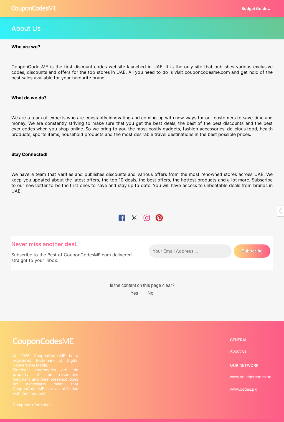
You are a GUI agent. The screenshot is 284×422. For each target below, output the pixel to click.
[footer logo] (46, 341)
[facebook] (122, 218)
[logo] (34, 8)
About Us (238, 351)
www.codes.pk (243, 389)
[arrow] (280, 210)
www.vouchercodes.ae (250, 376)
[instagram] (147, 218)
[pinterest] (159, 218)
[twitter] (134, 218)
